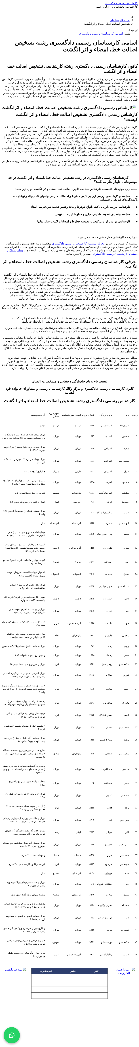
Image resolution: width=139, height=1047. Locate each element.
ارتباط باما (91, 10)
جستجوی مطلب (69, 10)
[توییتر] (91, 1034)
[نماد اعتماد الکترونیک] (124, 979)
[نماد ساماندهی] (15, 978)
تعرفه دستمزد (48, 10)
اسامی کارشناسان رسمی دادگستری (101, 33)
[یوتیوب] (80, 1034)
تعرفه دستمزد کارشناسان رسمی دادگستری (78, 243)
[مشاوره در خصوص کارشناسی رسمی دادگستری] (12, 1035)
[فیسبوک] (58, 1034)
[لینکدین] (69, 1034)
